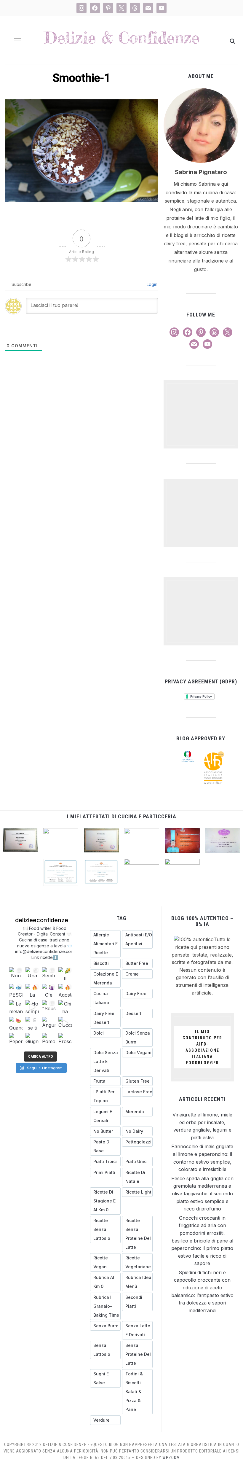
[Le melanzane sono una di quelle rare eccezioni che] (16, 1007)
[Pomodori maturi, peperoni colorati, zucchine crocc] (48, 1039)
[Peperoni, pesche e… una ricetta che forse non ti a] (16, 1039)
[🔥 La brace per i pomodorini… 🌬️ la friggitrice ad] (32, 990)
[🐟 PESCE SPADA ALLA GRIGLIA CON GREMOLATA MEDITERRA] (16, 990)
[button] (17, 41)
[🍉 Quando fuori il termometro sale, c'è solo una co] (16, 1023)
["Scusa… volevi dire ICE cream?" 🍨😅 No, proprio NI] (48, 1007)
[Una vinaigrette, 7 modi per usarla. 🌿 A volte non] (32, 974)
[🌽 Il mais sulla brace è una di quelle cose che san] (65, 974)
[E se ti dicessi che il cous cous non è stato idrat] (32, 1023)
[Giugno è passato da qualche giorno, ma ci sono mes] (32, 1039)
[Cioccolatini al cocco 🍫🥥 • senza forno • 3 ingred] (65, 1023)
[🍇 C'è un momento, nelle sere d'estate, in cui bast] (48, 990)
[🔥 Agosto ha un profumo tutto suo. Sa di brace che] (65, 990)
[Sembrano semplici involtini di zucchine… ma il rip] (48, 974)
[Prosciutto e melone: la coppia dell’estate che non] (65, 1039)
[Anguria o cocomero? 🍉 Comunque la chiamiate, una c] (48, 1023)
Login (151, 284)
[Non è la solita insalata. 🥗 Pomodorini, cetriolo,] (16, 974)
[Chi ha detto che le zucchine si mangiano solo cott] (65, 1007)
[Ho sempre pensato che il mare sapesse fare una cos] (32, 1007)
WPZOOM (171, 1457)
